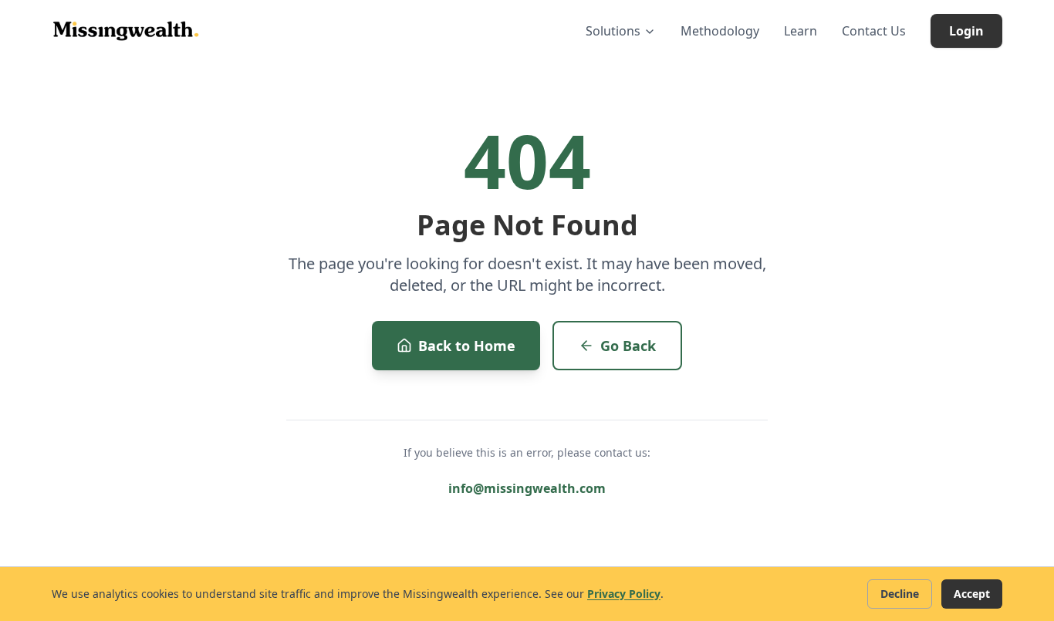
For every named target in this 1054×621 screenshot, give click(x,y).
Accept (972, 593)
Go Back (628, 345)
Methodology (720, 30)
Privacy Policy (623, 593)
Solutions (613, 30)
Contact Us (874, 30)
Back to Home (466, 345)
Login (966, 30)
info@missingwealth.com (527, 488)
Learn (800, 30)
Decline (899, 593)
